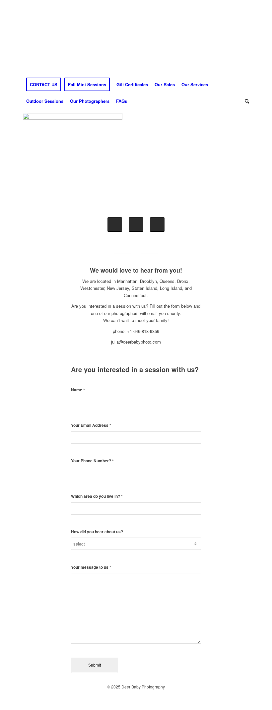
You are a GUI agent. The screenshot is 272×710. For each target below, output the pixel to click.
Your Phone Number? (92, 461)
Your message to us (91, 567)
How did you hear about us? (97, 532)
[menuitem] (43, 84)
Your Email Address (91, 425)
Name (78, 390)
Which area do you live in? (97, 496)
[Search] (245, 101)
